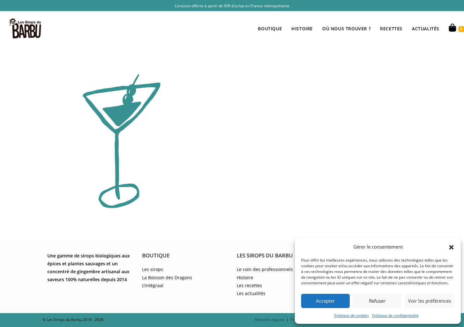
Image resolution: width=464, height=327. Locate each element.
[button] (451, 247)
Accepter (325, 301)
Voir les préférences (429, 301)
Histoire (245, 278)
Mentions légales (270, 319)
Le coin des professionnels (265, 269)
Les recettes (249, 285)
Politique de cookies (351, 315)
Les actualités (251, 293)
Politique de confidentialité (395, 315)
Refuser (377, 301)
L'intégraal (153, 285)
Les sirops (152, 269)
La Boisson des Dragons (167, 278)
